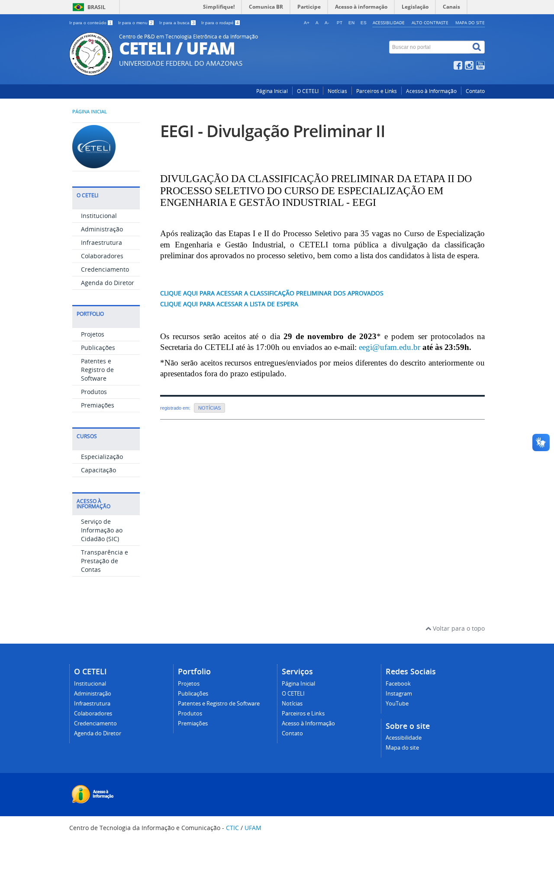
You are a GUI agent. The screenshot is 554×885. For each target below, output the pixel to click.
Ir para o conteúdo (90, 22)
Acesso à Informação (431, 91)
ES (364, 22)
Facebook (398, 683)
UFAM (253, 828)
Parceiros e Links (376, 91)
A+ (306, 22)
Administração (102, 229)
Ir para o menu (135, 22)
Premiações (97, 405)
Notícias (337, 91)
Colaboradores (102, 256)
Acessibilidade (389, 22)
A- (327, 22)
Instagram (399, 693)
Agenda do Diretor (107, 283)
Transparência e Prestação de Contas (104, 561)
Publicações (98, 347)
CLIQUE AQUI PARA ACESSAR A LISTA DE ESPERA (229, 304)
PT (339, 22)
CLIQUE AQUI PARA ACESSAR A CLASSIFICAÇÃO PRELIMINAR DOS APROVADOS (271, 293)
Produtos (94, 392)
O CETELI (308, 91)
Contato (475, 91)
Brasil (96, 7)
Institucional (99, 216)
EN (351, 22)
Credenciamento (105, 269)
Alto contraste (430, 22)
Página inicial (89, 112)
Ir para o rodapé (220, 22)
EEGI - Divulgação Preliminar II (272, 131)
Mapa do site (470, 22)
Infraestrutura (101, 242)
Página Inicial (272, 91)
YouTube (397, 703)
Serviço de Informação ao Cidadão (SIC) (101, 530)
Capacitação (98, 470)
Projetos (92, 334)
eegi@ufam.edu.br (389, 347)
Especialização (102, 456)
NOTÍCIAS (209, 407)
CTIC (232, 828)
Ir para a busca (177, 22)
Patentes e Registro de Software (97, 369)
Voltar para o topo (458, 628)
